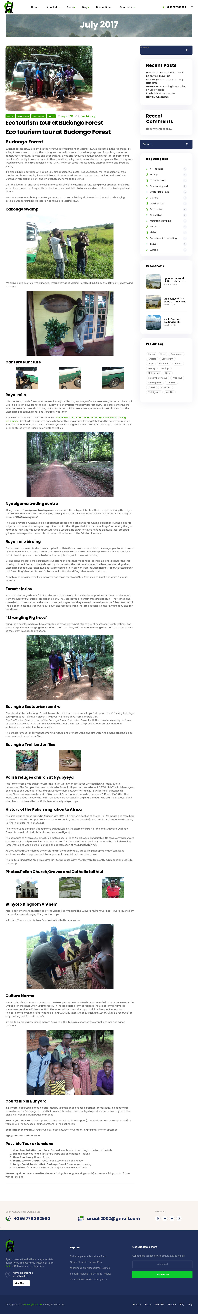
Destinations (103, 7)
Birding (10, 116)
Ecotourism (167, 358)
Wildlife (169, 392)
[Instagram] (179, 1218)
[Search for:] (160, 144)
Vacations (165, 387)
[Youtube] (165, 1218)
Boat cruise (176, 354)
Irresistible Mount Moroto (160, 93)
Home (34, 7)
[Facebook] (158, 1218)
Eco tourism (38, 116)
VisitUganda (154, 392)
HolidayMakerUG (33, 1304)
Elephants (164, 363)
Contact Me (127, 7)
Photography (154, 382)
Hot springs (154, 373)
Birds (162, 354)
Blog (85, 7)
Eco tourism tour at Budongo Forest (54, 123)
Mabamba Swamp (157, 377)
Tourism (171, 382)
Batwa (151, 354)
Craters (152, 358)
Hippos (178, 363)
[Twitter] (172, 1218)
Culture (9, 1266)
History (151, 368)
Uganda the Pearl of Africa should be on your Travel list (165, 74)
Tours (70, 7)
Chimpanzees (23, 116)
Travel (51, 116)
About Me (52, 7)
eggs (150, 363)
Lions (167, 373)
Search (144, 47)
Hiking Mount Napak (157, 96)
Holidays (165, 368)
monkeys (177, 377)
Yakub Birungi (88, 116)
